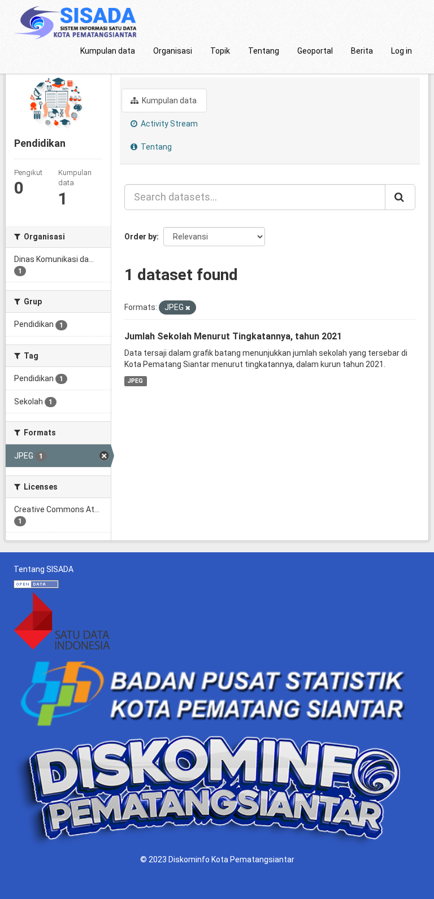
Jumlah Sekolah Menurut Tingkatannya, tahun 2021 (233, 336)
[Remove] (187, 308)
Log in (401, 50)
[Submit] (400, 197)
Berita (362, 50)
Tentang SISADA (43, 569)
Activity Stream (168, 123)
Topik (220, 50)
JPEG (135, 381)
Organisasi (172, 50)
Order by (140, 236)
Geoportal (315, 50)
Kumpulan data (107, 50)
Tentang (263, 50)
